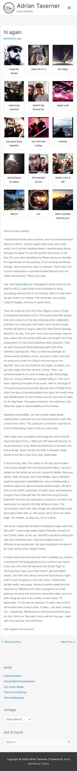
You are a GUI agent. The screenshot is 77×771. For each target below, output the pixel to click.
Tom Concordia (18, 284)
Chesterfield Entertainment (19, 681)
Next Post (68, 641)
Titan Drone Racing (15, 692)
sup (19, 38)
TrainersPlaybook (14, 697)
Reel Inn (38, 481)
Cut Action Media (14, 686)
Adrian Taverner (38, 5)
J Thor (33, 441)
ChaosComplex (12, 675)
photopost (9, 38)
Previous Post (11, 641)
